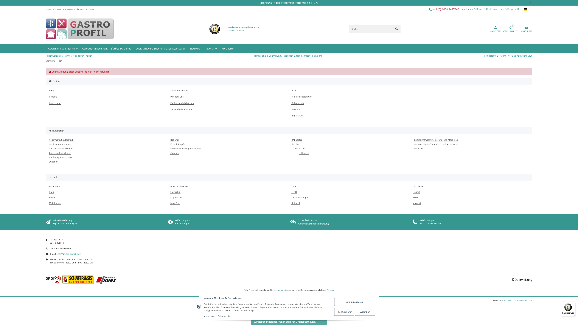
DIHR (294, 186)
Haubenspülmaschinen (61, 157)
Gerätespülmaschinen (60, 144)
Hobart (416, 191)
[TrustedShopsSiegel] (214, 29)
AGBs (48, 9)
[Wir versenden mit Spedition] (107, 279)
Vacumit (417, 203)
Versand (281, 290)
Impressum (209, 316)
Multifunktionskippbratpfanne (185, 148)
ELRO (294, 191)
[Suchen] (397, 29)
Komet (52, 197)
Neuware (418, 148)
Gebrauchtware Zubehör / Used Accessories (436, 144)
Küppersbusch (177, 197)
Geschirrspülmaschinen (61, 148)
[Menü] (573, 303)
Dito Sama (418, 186)
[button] (48, 3)
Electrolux (175, 191)
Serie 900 (300, 148)
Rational (296, 203)
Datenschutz (224, 316)
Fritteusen (304, 153)
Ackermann (55, 186)
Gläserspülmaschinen (60, 153)
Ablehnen (365, 312)
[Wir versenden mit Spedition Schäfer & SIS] (78, 279)
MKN (415, 197)
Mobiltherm (55, 203)
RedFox (295, 144)
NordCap (174, 203)
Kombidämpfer (178, 144)
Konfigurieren (345, 312)
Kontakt (57, 9)
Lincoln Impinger (300, 197)
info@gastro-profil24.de (69, 253)
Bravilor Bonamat (179, 186)
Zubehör (53, 161)
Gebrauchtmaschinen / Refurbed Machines (436, 139)
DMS (51, 191)
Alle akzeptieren (354, 302)
